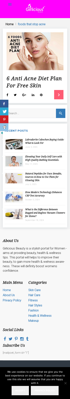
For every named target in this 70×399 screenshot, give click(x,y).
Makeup (33, 320)
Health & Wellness (40, 315)
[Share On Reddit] (4, 127)
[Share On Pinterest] (4, 119)
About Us (9, 295)
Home (10, 24)
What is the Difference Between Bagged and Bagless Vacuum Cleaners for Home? (45, 213)
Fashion (33, 310)
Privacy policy (45, 390)
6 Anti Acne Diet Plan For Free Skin (34, 82)
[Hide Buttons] (2, 133)
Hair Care (34, 295)
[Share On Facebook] (4, 104)
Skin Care (34, 290)
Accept (20, 390)
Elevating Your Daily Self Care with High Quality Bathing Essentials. (43, 158)
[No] (65, 383)
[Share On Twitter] (4, 111)
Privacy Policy (12, 300)
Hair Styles (35, 305)
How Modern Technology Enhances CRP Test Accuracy (43, 194)
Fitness (33, 300)
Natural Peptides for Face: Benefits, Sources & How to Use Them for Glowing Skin (43, 177)
